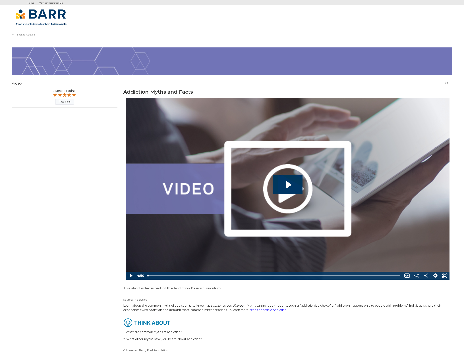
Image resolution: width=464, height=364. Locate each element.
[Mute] (426, 276)
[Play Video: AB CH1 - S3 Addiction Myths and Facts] (288, 184)
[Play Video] (131, 276)
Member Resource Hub (51, 2)
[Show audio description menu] (416, 276)
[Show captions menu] (407, 276)
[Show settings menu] (435, 276)
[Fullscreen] (445, 276)
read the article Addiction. (268, 310)
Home (31, 2)
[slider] (274, 276)
